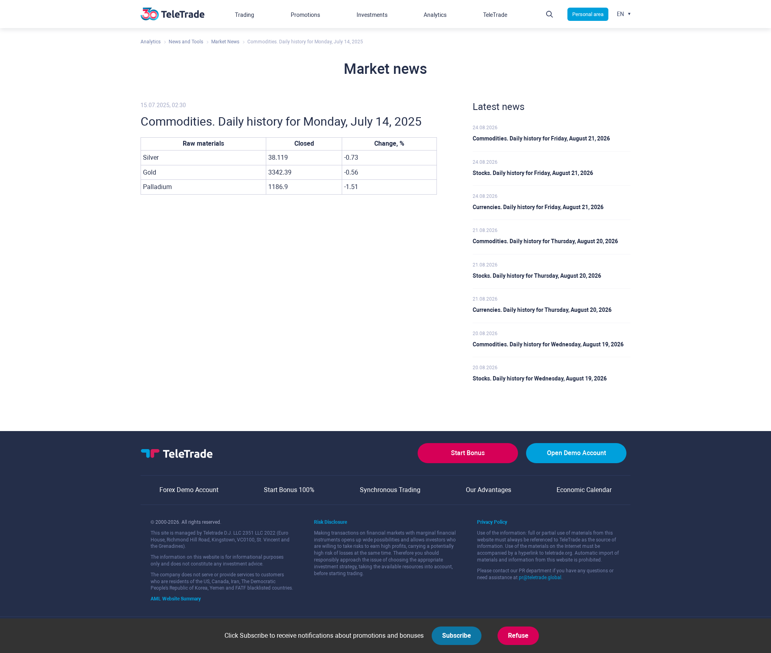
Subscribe (456, 635)
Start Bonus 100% (289, 490)
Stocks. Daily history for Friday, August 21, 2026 (533, 173)
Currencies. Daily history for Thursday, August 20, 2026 (542, 310)
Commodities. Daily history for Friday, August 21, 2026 (541, 138)
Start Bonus (468, 453)
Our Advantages (488, 490)
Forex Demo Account (188, 490)
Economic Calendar (584, 490)
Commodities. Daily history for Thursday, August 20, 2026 (545, 241)
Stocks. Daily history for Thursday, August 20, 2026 (537, 276)
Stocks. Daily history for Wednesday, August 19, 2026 (540, 378)
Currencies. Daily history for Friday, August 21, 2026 (538, 207)
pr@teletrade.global (540, 577)
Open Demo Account (576, 453)
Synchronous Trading (390, 490)
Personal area (588, 14)
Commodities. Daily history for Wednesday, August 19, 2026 (548, 344)
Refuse (518, 635)
